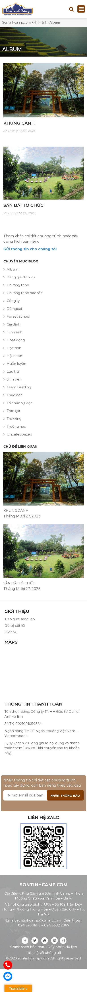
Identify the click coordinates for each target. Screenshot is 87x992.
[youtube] (44, 940)
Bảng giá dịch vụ (21, 277)
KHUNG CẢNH (19, 123)
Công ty (13, 301)
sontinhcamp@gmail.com (39, 920)
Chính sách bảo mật (27, 947)
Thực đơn (15, 395)
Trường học (16, 426)
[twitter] (34, 940)
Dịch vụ (10, 632)
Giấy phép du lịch (62, 947)
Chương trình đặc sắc (25, 293)
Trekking (14, 418)
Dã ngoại (14, 308)
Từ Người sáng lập (19, 619)
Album (12, 269)
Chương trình (18, 285)
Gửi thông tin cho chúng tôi (30, 249)
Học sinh (14, 348)
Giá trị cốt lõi (14, 625)
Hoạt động (16, 340)
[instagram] (63, 940)
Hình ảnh (14, 332)
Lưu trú (13, 371)
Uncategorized (19, 434)
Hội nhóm (15, 356)
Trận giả (13, 411)
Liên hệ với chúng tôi (43, 952)
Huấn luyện (16, 363)
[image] (43, 90)
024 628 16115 (29, 925)
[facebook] (25, 940)
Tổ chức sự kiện (20, 403)
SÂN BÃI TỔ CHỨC (23, 205)
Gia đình (13, 324)
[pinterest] (54, 940)
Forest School (18, 316)
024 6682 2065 (56, 925)
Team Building (19, 387)
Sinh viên (14, 379)
